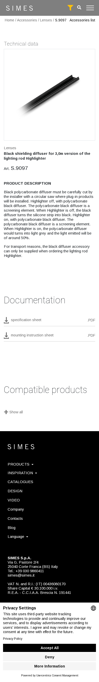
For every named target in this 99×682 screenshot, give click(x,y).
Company (16, 509)
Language (16, 536)
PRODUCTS (18, 464)
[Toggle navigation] (90, 8)
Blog (11, 527)
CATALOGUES (20, 482)
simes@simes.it (21, 575)
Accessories (27, 20)
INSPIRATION (20, 473)
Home (9, 20)
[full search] (70, 8)
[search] (79, 7)
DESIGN (15, 491)
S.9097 (61, 20)
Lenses (46, 20)
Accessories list (82, 20)
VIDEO (14, 500)
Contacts (15, 518)
